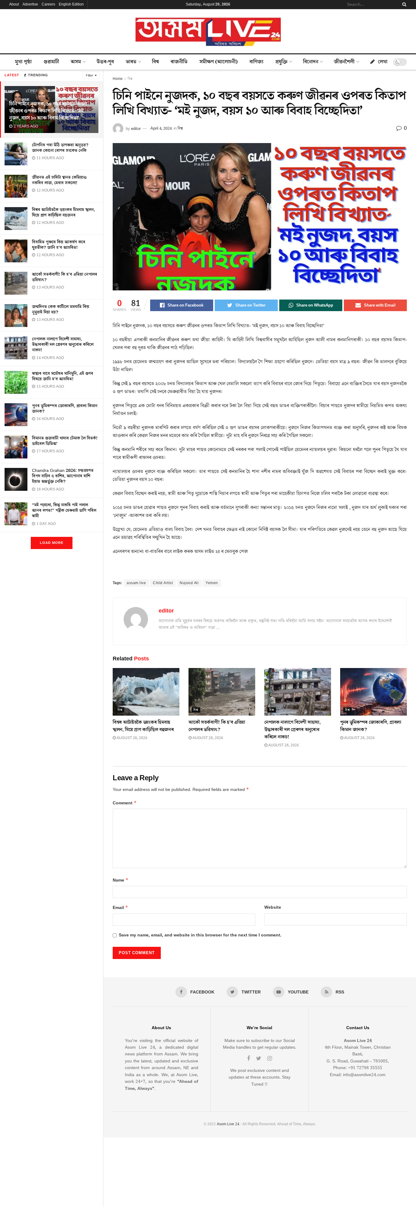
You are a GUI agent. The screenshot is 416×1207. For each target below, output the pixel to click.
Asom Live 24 (228, 1124)
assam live (136, 583)
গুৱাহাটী (51, 62)
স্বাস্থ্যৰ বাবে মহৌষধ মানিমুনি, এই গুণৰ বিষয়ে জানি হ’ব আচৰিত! (62, 376)
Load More (51, 543)
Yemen (212, 583)
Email (120, 907)
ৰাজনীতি (179, 62)
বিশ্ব (155, 62)
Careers (48, 4)
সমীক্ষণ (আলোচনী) (218, 62)
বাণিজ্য (256, 62)
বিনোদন (310, 62)
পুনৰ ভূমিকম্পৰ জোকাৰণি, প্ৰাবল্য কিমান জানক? (64, 409)
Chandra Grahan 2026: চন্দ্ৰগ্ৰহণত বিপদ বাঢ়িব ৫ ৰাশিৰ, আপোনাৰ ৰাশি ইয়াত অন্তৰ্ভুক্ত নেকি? (62, 476)
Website (272, 907)
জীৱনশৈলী (344, 62)
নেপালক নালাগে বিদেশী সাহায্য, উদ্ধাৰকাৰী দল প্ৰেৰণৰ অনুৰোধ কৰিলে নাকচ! (62, 344)
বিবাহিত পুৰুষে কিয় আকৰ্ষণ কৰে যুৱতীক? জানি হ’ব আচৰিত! (58, 245)
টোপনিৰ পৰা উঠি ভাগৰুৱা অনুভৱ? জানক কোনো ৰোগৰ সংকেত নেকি (60, 148)
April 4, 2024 (161, 128)
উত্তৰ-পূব (105, 62)
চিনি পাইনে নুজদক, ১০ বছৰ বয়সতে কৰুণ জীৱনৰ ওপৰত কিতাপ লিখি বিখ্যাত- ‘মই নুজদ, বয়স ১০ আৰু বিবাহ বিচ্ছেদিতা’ (48, 111)
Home (118, 78)
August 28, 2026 (131, 738)
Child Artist (163, 583)
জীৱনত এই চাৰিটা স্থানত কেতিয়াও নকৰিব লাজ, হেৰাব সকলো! (59, 180)
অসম (76, 62)
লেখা (382, 62)
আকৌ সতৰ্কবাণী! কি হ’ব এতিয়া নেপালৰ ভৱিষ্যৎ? (64, 277)
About (14, 4)
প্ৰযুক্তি (281, 62)
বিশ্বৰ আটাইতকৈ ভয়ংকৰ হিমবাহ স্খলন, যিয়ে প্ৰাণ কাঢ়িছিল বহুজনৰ (63, 212)
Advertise (30, 4)
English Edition (71, 4)
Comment (125, 803)
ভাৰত (131, 62)
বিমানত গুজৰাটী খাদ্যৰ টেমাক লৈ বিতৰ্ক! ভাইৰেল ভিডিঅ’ (64, 441)
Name (121, 880)
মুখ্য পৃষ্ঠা (23, 62)
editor (136, 128)
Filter (89, 75)
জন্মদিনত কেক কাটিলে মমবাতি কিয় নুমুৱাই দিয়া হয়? (60, 309)
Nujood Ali (189, 583)
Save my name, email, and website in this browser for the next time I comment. (200, 935)
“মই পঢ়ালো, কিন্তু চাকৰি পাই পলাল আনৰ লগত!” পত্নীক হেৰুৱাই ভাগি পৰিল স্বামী (64, 510)
